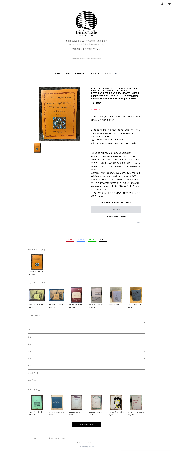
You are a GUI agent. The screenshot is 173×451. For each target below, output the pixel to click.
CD (29, 323)
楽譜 (29, 344)
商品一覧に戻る (86, 424)
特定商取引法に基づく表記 (56, 438)
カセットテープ (33, 373)
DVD (29, 366)
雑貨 (29, 359)
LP (29, 330)
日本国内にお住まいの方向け (116, 216)
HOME (57, 73)
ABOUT (67, 73)
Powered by (84, 447)
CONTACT (94, 73)
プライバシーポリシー (36, 438)
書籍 (29, 337)
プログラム (32, 380)
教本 (29, 351)
